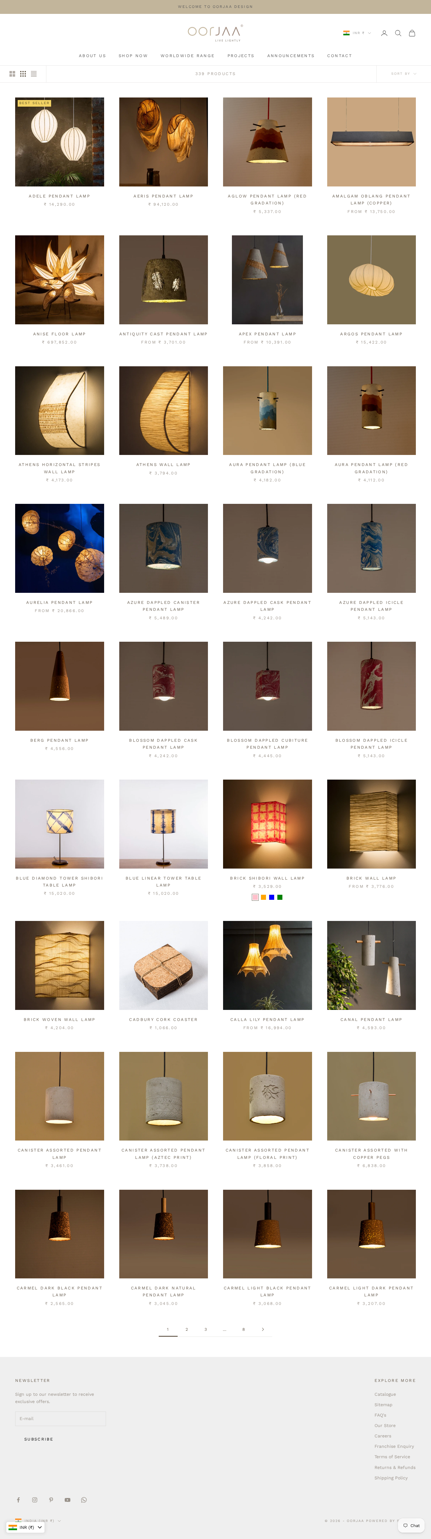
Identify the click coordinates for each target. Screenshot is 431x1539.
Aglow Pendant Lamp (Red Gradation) (267, 199)
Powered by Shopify (391, 1521)
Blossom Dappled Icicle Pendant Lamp (371, 744)
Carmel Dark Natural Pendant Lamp (163, 1291)
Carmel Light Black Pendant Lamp (267, 1291)
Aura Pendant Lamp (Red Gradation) (371, 468)
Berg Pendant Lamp (59, 740)
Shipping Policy (391, 1477)
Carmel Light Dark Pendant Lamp (371, 1291)
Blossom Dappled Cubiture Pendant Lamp (267, 744)
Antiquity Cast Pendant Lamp (163, 334)
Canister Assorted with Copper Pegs (371, 1153)
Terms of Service (392, 1456)
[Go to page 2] (262, 1329)
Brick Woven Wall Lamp (60, 1019)
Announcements (291, 55)
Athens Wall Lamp (163, 464)
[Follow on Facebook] (18, 1500)
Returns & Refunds (395, 1467)
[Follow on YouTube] (67, 1500)
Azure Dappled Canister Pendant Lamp (163, 606)
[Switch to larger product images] (12, 73)
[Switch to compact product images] (34, 73)
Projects (241, 55)
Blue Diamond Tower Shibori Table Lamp (59, 881)
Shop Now (133, 55)
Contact (339, 55)
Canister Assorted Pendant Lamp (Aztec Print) (163, 1153)
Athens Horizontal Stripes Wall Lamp (59, 468)
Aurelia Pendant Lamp (59, 602)
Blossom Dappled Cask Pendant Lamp (163, 744)
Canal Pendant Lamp (371, 1019)
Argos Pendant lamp (371, 334)
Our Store (385, 1425)
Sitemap (384, 1404)
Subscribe (38, 1439)
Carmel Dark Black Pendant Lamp (60, 1291)
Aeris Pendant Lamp (163, 196)
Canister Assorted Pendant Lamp (60, 1153)
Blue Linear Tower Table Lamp (164, 881)
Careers (383, 1435)
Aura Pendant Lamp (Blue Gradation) (267, 468)
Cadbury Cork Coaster (163, 1019)
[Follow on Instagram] (35, 1500)
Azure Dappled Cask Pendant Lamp (267, 606)
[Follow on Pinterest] (51, 1500)
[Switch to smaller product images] (23, 73)
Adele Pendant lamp (59, 196)
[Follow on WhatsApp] (84, 1500)
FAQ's (380, 1415)
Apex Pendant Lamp (267, 334)
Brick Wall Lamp (371, 878)
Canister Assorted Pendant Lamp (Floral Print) (268, 1153)
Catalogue (385, 1394)
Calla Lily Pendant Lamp (267, 1019)
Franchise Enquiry (394, 1446)
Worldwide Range (188, 55)
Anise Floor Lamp (59, 334)
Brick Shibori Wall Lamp (267, 878)
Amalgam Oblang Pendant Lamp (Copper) (371, 199)
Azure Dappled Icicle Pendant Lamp (371, 606)
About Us (92, 55)
